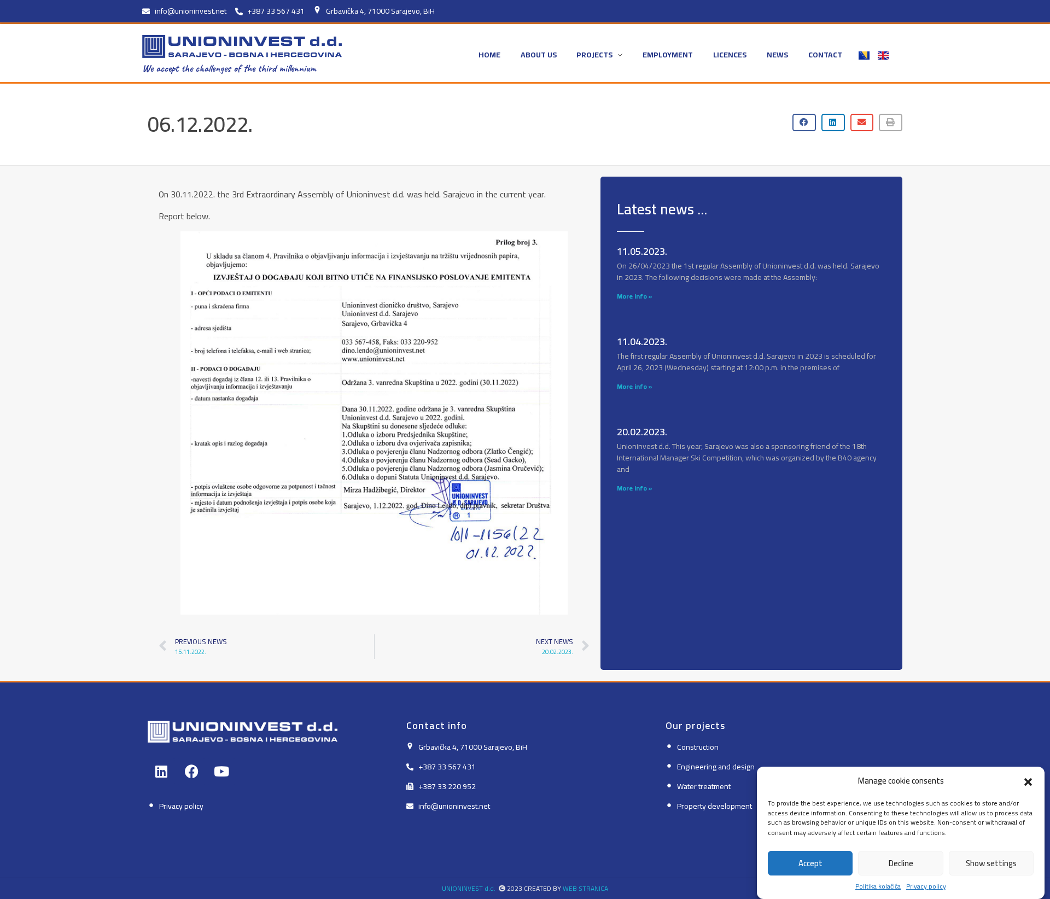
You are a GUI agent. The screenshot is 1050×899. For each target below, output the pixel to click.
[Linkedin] (161, 771)
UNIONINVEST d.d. (468, 888)
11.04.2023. (642, 341)
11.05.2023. (642, 251)
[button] (1028, 780)
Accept (810, 863)
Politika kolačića (878, 886)
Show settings (991, 863)
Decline (901, 863)
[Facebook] (191, 771)
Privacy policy (926, 886)
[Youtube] (221, 771)
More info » (634, 296)
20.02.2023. (642, 432)
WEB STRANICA (585, 888)
